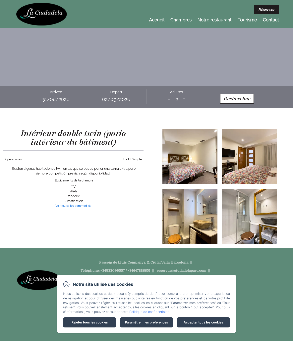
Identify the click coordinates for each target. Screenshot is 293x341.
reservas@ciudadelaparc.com (181, 270)
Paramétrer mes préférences (146, 322)
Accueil (156, 19)
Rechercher (237, 99)
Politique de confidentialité (149, 312)
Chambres (181, 19)
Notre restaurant (215, 19)
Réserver (266, 9)
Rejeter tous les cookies (90, 322)
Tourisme (247, 19)
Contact (271, 19)
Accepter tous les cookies (203, 322)
